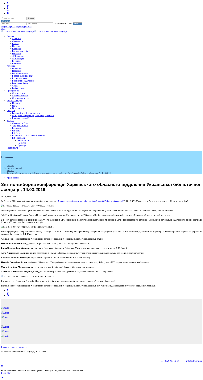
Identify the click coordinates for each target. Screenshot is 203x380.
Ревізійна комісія (20, 73)
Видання (16, 130)
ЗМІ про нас (18, 56)
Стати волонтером (21, 98)
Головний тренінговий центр (26, 113)
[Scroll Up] (2, 377)
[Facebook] (7, 290)
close (3, 29)
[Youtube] (8, 8)
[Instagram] (8, 11)
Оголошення (18, 108)
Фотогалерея (18, 58)
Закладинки (23, 140)
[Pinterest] (8, 6)
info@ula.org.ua (194, 361)
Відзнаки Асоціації (21, 51)
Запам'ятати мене (64, 23)
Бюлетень (16, 128)
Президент (17, 68)
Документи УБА (20, 123)
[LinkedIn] (8, 295)
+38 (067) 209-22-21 (170, 361)
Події (14, 105)
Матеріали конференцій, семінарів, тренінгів (33, 115)
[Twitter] (8, 293)
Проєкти (16, 46)
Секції (15, 86)
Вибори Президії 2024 (22, 76)
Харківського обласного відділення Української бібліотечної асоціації (90, 201)
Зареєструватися (23, 26)
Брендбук (16, 61)
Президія (16, 71)
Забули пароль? (8, 26)
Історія (15, 43)
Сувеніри (22, 145)
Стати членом (18, 93)
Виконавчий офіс (20, 83)
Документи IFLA (20, 125)
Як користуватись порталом (14, 347)
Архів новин (13, 178)
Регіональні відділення (23, 81)
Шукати (31, 18)
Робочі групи (18, 88)
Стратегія (16, 38)
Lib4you (16, 133)
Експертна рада (19, 78)
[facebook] (7, 3)
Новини (16, 103)
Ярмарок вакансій (20, 118)
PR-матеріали (18, 138)
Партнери (16, 53)
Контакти (16, 63)
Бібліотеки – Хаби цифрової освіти (28, 135)
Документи (17, 41)
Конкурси (16, 48)
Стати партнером (20, 95)
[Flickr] (8, 13)
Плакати (22, 143)
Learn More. (6, 373)
